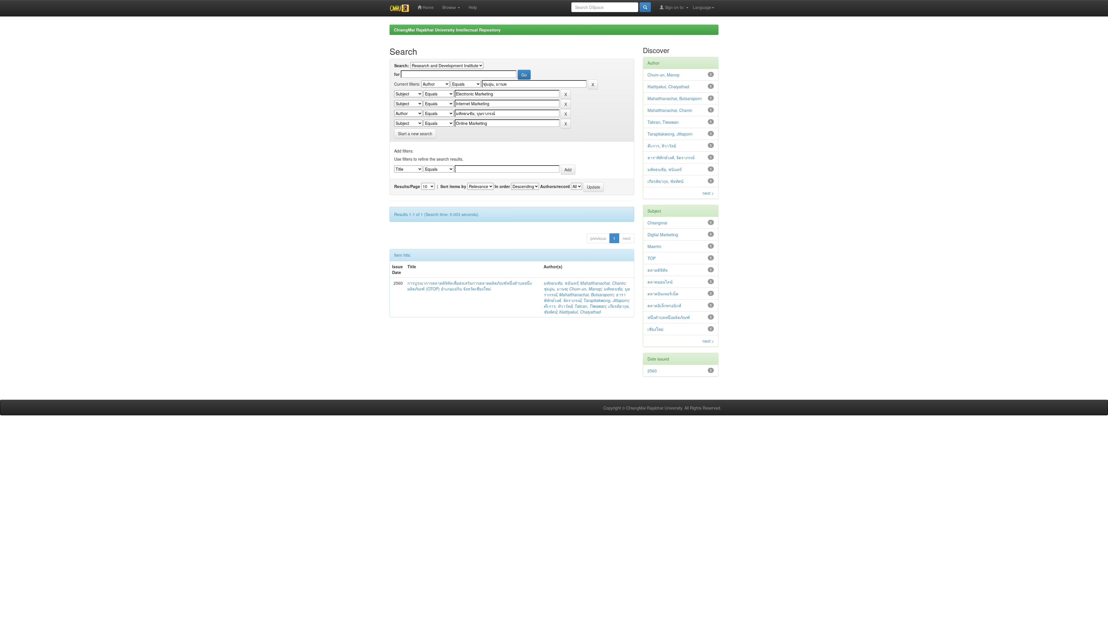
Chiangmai (657, 223)
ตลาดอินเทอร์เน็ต (662, 294)
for (397, 74)
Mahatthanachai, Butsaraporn (586, 294)
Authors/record (555, 186)
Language (702, 7)
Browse (449, 7)
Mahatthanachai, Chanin (602, 283)
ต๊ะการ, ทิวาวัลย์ (558, 306)
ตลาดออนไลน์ (660, 282)
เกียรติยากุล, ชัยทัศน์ (665, 181)
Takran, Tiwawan (590, 306)
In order (502, 186)
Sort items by (453, 186)
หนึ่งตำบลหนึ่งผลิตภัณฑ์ (668, 317)
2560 (652, 371)
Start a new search (415, 133)
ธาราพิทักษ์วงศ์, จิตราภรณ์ (671, 157)
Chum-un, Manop (585, 289)
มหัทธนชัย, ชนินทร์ (561, 283)
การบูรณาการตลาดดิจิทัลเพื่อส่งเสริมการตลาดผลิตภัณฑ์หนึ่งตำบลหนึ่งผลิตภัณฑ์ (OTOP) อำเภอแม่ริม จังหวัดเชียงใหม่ (469, 286)
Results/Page (407, 186)
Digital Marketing (662, 234)
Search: (401, 65)
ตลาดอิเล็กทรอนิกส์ (664, 305)
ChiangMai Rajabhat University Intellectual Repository (447, 30)
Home (428, 7)
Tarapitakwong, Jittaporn (605, 300)
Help (473, 7)
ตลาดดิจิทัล (657, 270)
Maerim (654, 246)
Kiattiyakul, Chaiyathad (580, 312)
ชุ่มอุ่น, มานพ (555, 289)
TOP (651, 258)
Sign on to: (675, 7)
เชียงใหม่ (655, 329)
